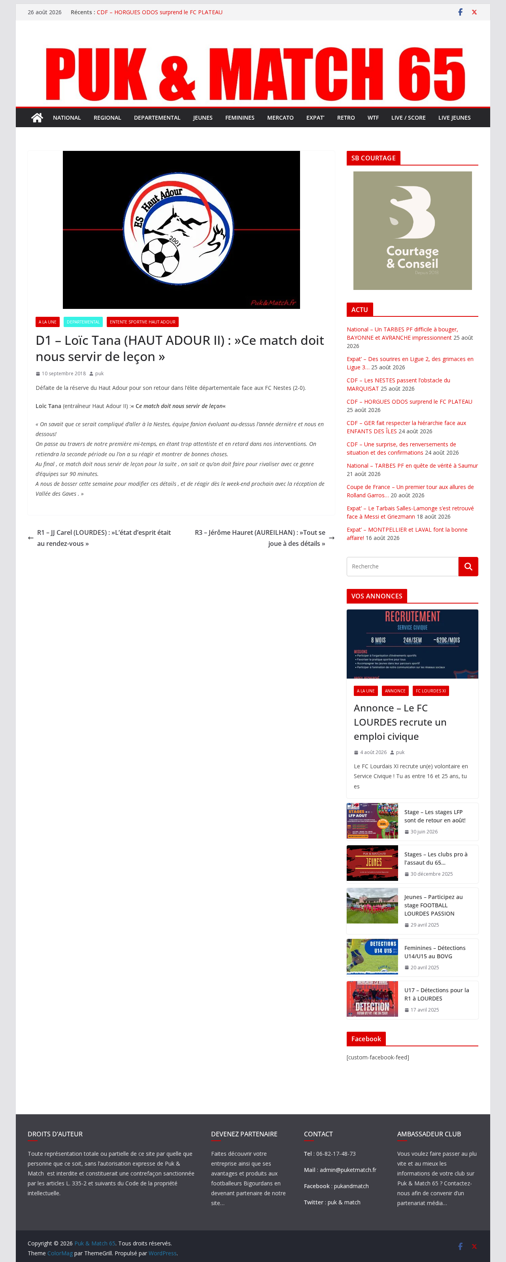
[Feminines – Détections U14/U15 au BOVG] (372, 958)
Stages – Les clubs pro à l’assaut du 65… (436, 858)
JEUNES (203, 117)
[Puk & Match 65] (253, 44)
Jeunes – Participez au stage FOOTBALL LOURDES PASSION (433, 905)
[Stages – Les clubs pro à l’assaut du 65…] (372, 864)
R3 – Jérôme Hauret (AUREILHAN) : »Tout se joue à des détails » (260, 538)
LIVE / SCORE (408, 117)
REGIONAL (107, 117)
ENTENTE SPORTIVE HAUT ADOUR (143, 322)
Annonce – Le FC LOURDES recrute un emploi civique (400, 722)
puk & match (344, 1202)
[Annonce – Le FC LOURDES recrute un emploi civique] (412, 644)
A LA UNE (48, 322)
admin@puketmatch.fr (348, 1170)
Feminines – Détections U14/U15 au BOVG (435, 952)
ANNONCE (395, 691)
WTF (373, 117)
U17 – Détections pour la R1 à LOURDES (436, 994)
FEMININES (240, 117)
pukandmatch (351, 1186)
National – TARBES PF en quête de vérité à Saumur (412, 465)
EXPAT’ (315, 117)
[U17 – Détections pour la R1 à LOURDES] (372, 1000)
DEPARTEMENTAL (157, 117)
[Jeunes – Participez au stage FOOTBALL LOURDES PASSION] (372, 911)
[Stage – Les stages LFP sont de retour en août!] (372, 822)
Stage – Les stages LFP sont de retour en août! (435, 816)
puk (99, 373)
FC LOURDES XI (431, 691)
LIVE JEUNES (454, 117)
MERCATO (280, 117)
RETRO (346, 117)
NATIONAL (67, 117)
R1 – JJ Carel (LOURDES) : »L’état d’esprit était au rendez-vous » (104, 538)
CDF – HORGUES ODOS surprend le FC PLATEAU (160, 12)
